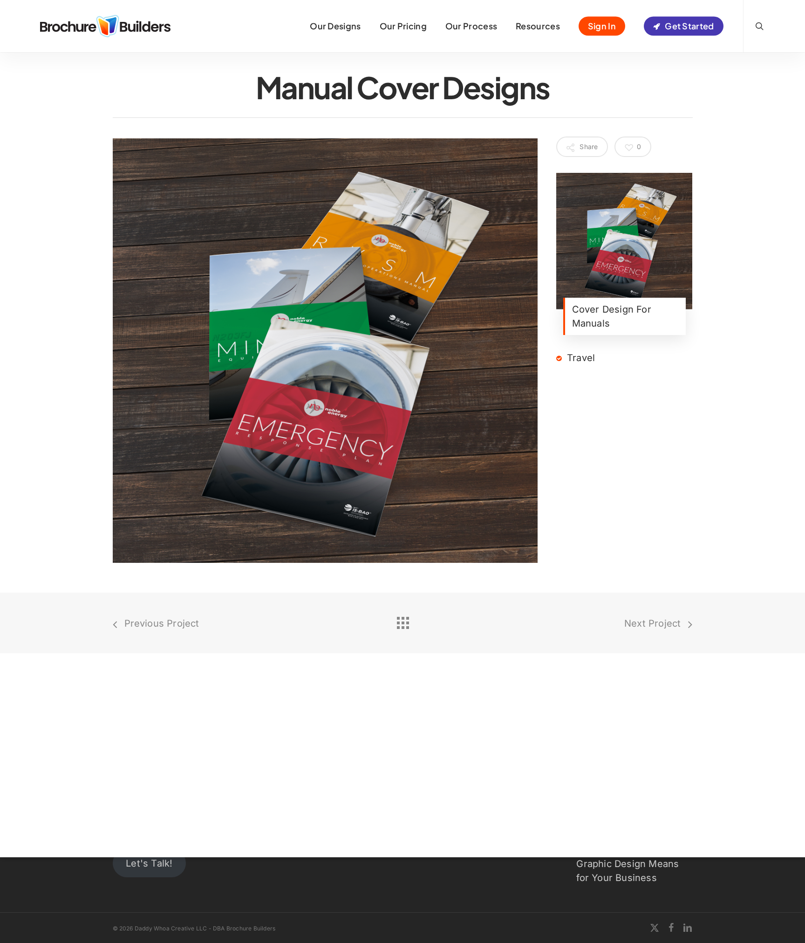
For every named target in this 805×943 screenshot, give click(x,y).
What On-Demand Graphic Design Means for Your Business (627, 863)
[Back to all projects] (402, 620)
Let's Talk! (149, 863)
